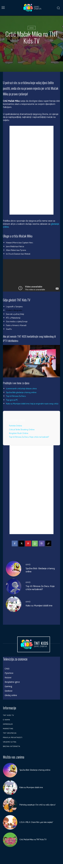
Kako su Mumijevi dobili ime (39, 606)
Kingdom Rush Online (18, 433)
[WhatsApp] (35, 544)
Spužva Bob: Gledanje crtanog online (40, 570)
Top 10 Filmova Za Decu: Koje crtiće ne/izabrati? (29, 437)
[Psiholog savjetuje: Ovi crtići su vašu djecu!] (10, 805)
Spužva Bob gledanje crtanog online (21, 392)
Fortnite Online (15, 426)
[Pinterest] (28, 544)
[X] (21, 544)
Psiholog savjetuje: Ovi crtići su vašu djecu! (37, 805)
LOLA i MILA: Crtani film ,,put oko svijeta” (36, 822)
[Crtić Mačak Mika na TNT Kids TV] (10, 839)
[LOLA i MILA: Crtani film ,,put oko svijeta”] (10, 822)
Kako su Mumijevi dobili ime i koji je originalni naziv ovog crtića (32, 404)
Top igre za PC (12, 400)
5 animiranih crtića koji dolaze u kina (21, 388)
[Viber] (42, 544)
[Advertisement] (31, 170)
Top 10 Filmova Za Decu (16, 396)
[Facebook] (15, 544)
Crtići (31, 28)
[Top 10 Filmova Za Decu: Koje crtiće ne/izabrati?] (13, 586)
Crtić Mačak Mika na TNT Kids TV (33, 839)
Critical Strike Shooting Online (21, 429)
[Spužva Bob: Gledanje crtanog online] (13, 568)
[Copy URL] (48, 544)
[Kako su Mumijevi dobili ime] (13, 604)
